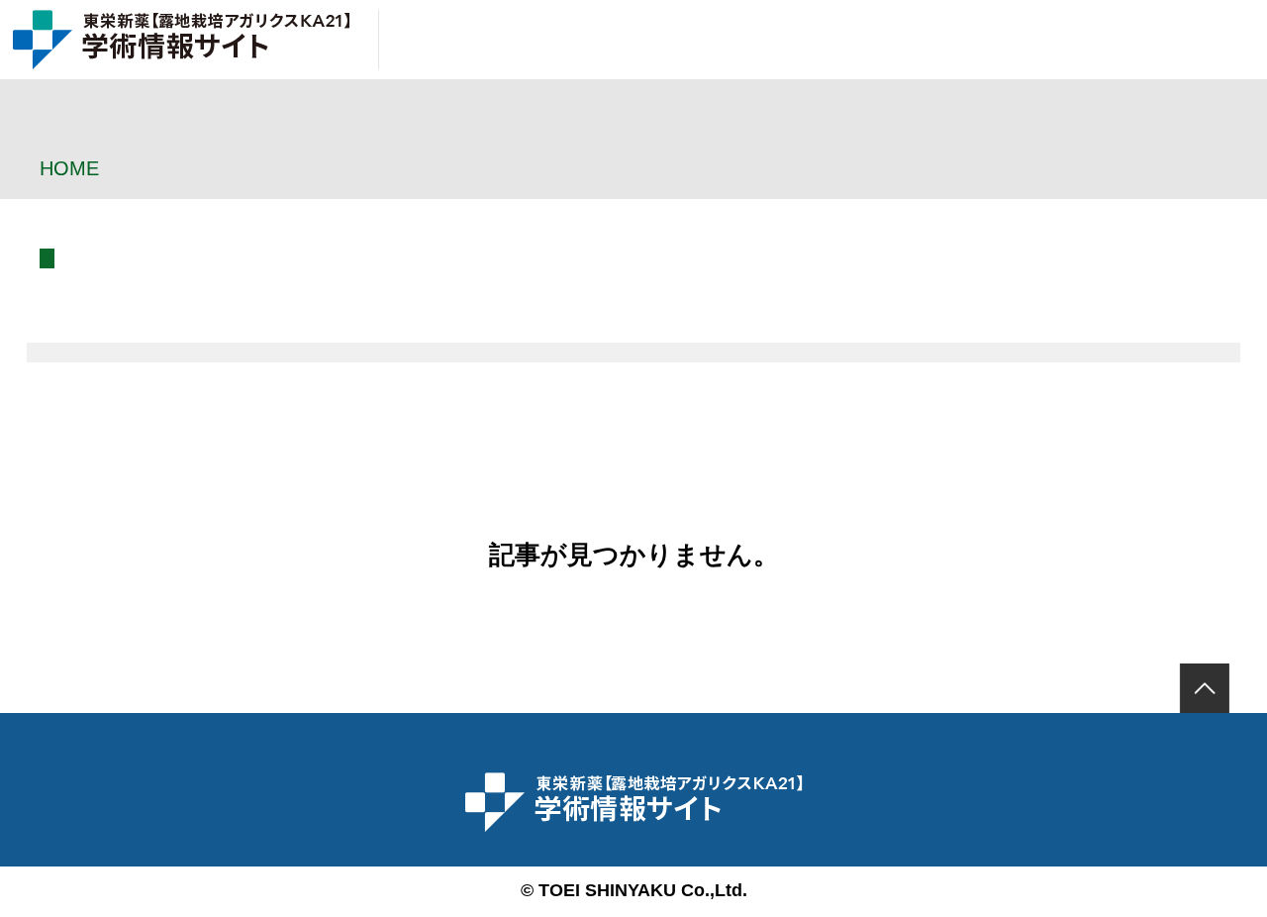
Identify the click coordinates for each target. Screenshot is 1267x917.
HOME (69, 168)
